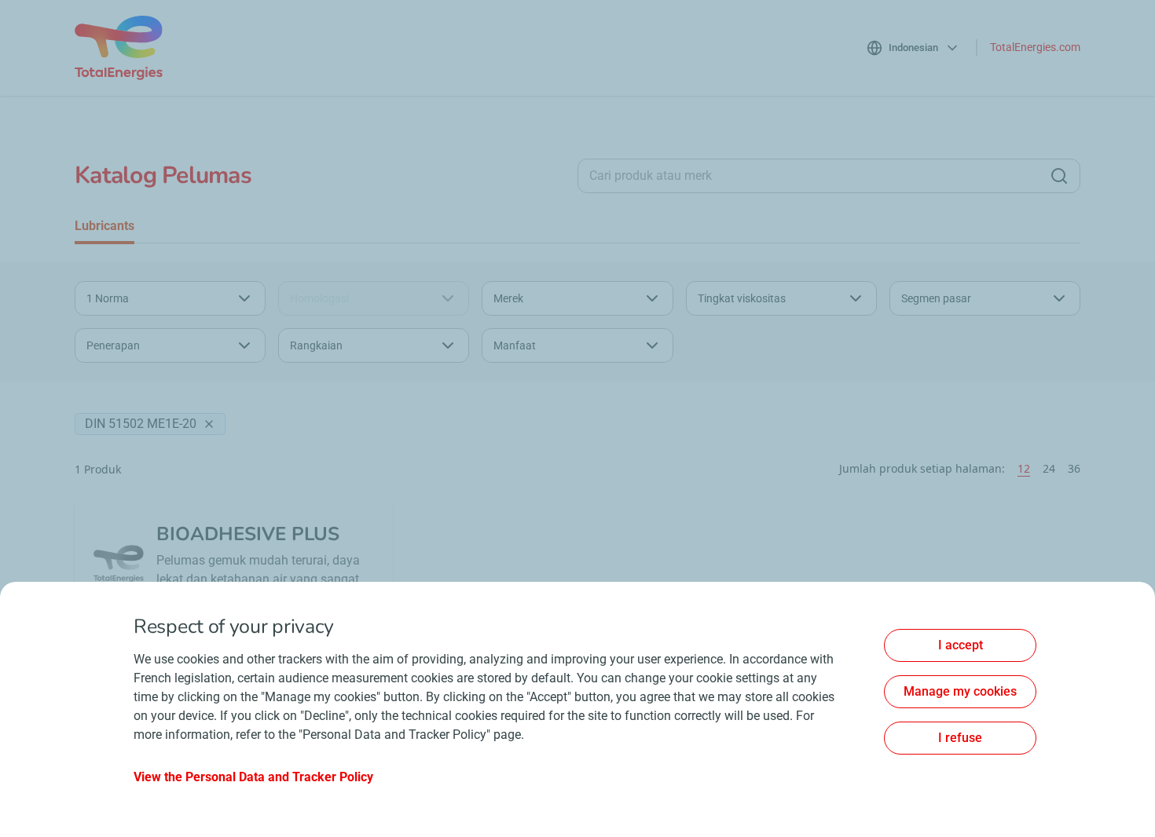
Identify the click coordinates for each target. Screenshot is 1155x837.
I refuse (960, 737)
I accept (960, 645)
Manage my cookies (960, 691)
